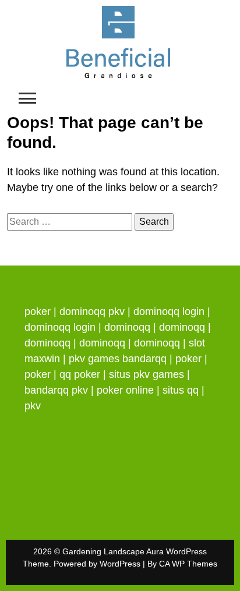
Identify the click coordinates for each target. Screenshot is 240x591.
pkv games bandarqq (118, 358)
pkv (32, 406)
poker (37, 311)
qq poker (79, 374)
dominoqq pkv (92, 311)
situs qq (181, 390)
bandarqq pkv (56, 390)
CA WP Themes (188, 563)
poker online (125, 390)
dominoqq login (168, 311)
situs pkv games (146, 374)
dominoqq (127, 327)
